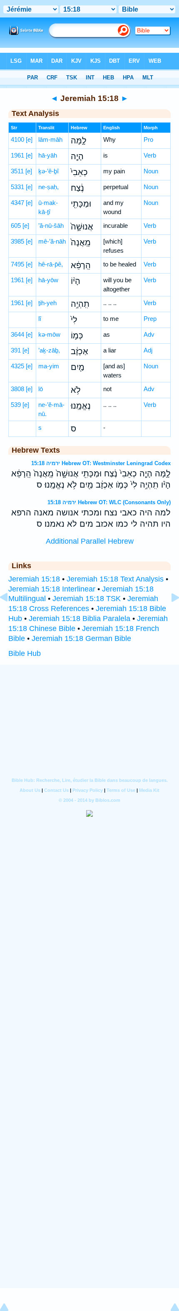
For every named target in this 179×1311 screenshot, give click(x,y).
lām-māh (50, 139)
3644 (17, 334)
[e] (29, 139)
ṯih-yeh (47, 302)
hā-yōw (48, 279)
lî (39, 318)
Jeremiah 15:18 (34, 579)
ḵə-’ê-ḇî (48, 171)
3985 (17, 241)
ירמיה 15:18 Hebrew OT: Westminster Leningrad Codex (101, 463)
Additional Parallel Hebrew (90, 541)
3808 (17, 388)
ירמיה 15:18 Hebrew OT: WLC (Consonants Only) (109, 502)
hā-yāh (47, 155)
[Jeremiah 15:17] (10, 616)
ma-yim (48, 366)
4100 (17, 139)
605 (16, 225)
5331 (17, 186)
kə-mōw (49, 334)
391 (16, 350)
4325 (17, 366)
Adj (148, 350)
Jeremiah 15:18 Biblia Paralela (79, 618)
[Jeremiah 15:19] (168, 616)
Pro (148, 139)
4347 (17, 202)
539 (16, 404)
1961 (17, 155)
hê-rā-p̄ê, (50, 264)
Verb (150, 155)
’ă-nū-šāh (51, 225)
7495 (17, 264)
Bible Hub (24, 653)
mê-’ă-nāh (52, 241)
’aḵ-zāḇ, (49, 350)
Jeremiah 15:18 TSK (86, 598)
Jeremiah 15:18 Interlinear (51, 589)
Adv (149, 334)
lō (40, 388)
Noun (151, 171)
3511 (17, 171)
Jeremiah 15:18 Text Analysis (115, 579)
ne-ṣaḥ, (48, 186)
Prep (150, 318)
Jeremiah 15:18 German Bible (81, 638)
